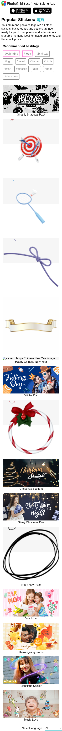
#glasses (21, 68)
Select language (32, 728)
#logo (7, 61)
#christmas (11, 76)
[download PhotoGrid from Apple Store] (42, 10)
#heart (21, 61)
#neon (49, 68)
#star (7, 68)
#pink (36, 68)
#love (27, 53)
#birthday (42, 53)
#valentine (11, 53)
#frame (34, 61)
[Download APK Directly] (20, 11)
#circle (48, 61)
